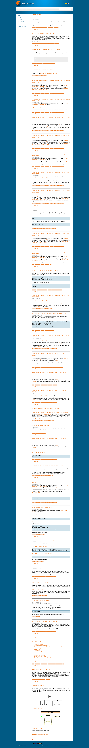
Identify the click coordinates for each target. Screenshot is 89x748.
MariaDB (38, 431)
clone (58, 43)
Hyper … (35, 661)
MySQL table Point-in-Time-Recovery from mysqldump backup (47, 465)
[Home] (25, 6)
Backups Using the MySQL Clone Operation (43, 33)
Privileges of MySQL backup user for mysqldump (44, 540)
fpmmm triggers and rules (35, 433)
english (33, 595)
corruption (41, 631)
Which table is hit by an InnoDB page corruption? (44, 621)
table (44, 534)
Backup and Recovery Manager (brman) (44, 414)
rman (46, 75)
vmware (54, 631)
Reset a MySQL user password (39, 654)
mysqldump (42, 475)
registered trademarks (29, 745)
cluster (47, 734)
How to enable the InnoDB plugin (40, 656)
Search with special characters (39, 643)
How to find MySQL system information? (41, 645)
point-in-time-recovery (40, 43)
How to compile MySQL (38, 651)
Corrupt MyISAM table (38, 650)
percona (35, 43)
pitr (44, 43)
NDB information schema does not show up (41, 660)
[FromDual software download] (48, 9)
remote (56, 43)
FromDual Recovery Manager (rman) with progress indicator (47, 209)
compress (42, 595)
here (59, 87)
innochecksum (50, 631)
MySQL (43, 431)
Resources (42, 9)
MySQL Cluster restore (38, 685)
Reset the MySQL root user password (40, 655)
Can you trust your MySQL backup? (41, 669)
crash (44, 631)
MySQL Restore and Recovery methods (41, 600)
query (51, 63)
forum (40, 569)
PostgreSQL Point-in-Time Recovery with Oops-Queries (46, 49)
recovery (50, 43)
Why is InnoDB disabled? (38, 644)
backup (53, 43)
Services (28, 9)
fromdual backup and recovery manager (58, 93)
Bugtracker (39, 306)
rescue (47, 631)
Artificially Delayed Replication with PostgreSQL (45, 18)
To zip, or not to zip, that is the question (42, 582)
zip (44, 595)
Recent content (22, 26)
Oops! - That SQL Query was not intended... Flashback (45, 270)
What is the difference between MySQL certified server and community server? (48, 646)
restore (47, 43)
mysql (33, 43)
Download (21, 24)
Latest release (37, 418)
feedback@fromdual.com (36, 449)
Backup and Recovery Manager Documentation (48, 73)
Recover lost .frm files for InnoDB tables (43, 567)
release (46, 93)
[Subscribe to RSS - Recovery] (32, 739)
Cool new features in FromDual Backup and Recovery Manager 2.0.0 (49, 313)
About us (20, 9)
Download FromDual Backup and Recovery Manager (45, 408)
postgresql (33, 63)
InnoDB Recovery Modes (61, 431)
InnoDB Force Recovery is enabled (40, 426)
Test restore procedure (38, 652)
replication (40, 21)
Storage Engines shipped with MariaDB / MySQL (42, 657)
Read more (36, 29)
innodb (41, 433)
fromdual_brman (50, 348)
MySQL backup (37, 649)
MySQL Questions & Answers (39, 637)
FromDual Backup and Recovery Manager (42, 69)
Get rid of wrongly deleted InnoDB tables (43, 507)
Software (35, 9)
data (36, 631)
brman (42, 75)
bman (44, 75)
